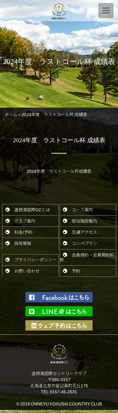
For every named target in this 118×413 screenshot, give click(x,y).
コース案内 (82, 210)
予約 (76, 271)
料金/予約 (23, 232)
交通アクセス (84, 232)
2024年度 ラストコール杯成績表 (59, 171)
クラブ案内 (24, 221)
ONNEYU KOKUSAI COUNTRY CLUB (66, 404)
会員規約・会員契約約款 (87, 257)
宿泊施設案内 (84, 221)
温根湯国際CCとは (32, 210)
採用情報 (22, 243)
